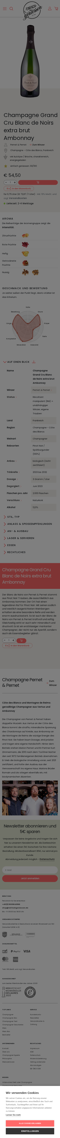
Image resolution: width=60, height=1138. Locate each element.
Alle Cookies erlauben (30, 1123)
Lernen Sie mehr (13, 1115)
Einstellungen (30, 1131)
